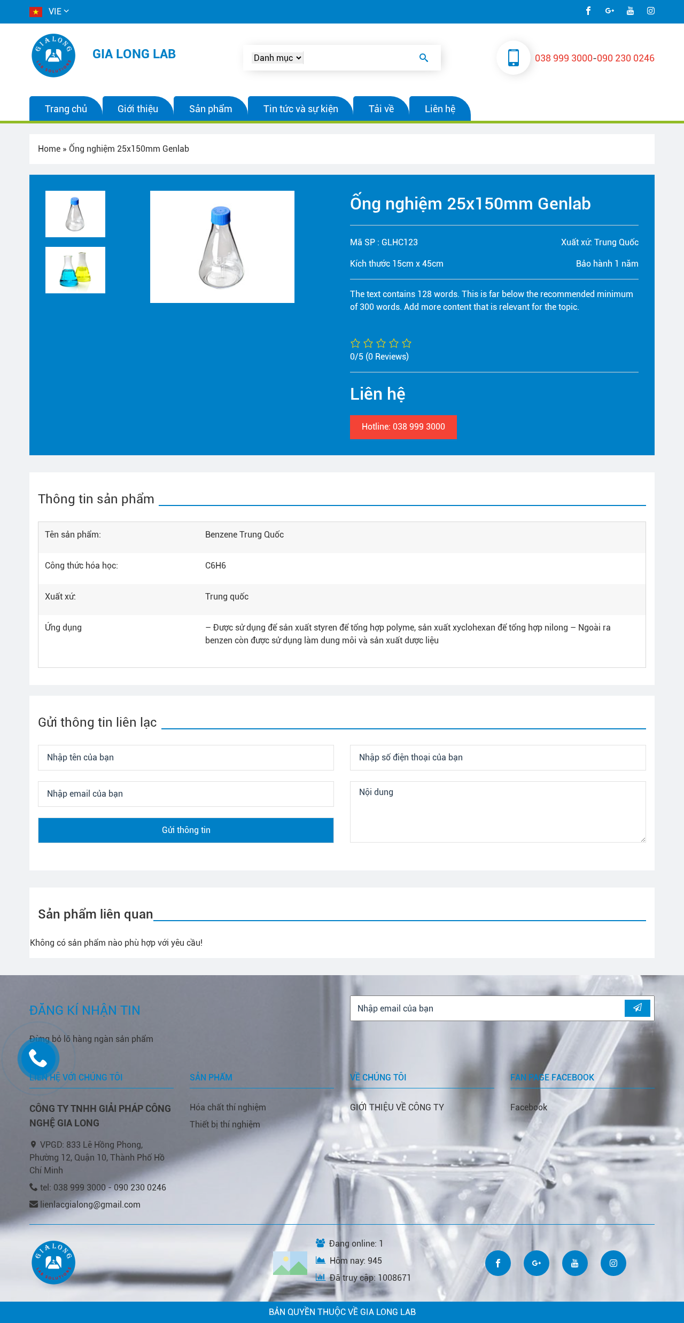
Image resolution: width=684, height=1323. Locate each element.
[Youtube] (630, 11)
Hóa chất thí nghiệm (228, 1107)
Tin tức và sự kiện (300, 108)
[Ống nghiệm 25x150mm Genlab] (242, 247)
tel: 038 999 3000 (74, 1187)
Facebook (528, 1107)
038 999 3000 (564, 58)
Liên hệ (440, 108)
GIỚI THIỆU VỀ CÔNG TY (397, 1107)
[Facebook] (588, 11)
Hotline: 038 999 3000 (403, 427)
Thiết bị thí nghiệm (225, 1124)
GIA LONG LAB (134, 53)
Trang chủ (66, 108)
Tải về (381, 108)
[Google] (609, 11)
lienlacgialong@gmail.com (90, 1205)
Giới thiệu (138, 108)
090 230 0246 (626, 58)
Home (49, 149)
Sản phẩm (210, 108)
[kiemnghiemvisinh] (54, 55)
